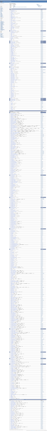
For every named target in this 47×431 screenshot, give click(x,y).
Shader (14, 368)
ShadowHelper (1, 28)
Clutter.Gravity (16, 82)
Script (16, 333)
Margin (14, 347)
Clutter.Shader (16, 233)
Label (0, 12)
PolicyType (15, 358)
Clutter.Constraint (15, 24)
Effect (15, 306)
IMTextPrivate (1, 25)
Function (25, 399)
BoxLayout (1, 8)
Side (0, 35)
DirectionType (18, 283)
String (15, 10)
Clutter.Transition (19, 247)
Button (1, 9)
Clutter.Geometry (14, 21)
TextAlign (1, 36)
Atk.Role (16, 11)
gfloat (13, 33)
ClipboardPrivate (1, 23)
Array (23, 129)
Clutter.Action (14, 12)
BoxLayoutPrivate (2, 22)
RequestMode (16, 361)
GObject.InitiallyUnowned (43, 36)
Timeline (21, 130)
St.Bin (38, 6)
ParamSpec (18, 135)
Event (17, 405)
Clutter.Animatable (42, 128)
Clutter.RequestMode (16, 73)
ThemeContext (1, 15)
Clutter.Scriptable (42, 198)
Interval (21, 273)
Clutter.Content (14, 25)
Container (15, 406)
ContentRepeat (17, 331)
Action (14, 114)
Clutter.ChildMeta (19, 170)
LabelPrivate (1, 26)
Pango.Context (18, 143)
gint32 (19, 129)
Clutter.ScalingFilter (18, 46)
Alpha (16, 129)
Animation (16, 128)
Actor (13, 116)
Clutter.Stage (16, 235)
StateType (17, 113)
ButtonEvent (19, 403)
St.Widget (42, 10)
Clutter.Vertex (28, 132)
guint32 (13, 35)
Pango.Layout (20, 144)
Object (19, 181)
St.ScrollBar (14, 98)
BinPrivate (1, 21)
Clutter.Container (42, 116)
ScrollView (1, 13)
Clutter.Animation (32, 129)
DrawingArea (1, 10)
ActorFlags (15, 398)
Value (25, 128)
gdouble (16, 74)
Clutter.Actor (38, 4)
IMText (1, 11)
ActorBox (14, 124)
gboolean (17, 20)
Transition (19, 123)
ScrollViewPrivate (2, 27)
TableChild (1, 14)
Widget (1, 16)
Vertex (23, 132)
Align (0, 33)
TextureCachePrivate (2, 29)
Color (16, 320)
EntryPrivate (1, 24)
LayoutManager (17, 346)
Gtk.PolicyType (17, 99)
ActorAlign (15, 382)
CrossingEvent (17, 408)
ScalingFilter (19, 332)
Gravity (19, 281)
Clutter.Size (13, 87)
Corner (1, 34)
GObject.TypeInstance (17, 36)
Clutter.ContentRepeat (19, 180)
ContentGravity (17, 330)
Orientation (15, 284)
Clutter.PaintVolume (20, 182)
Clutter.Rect (15, 22)
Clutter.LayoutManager (17, 45)
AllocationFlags (17, 124)
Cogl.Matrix (18, 171)
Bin (0, 7)
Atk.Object (17, 155)
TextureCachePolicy (2, 37)
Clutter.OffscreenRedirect (18, 61)
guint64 (17, 130)
